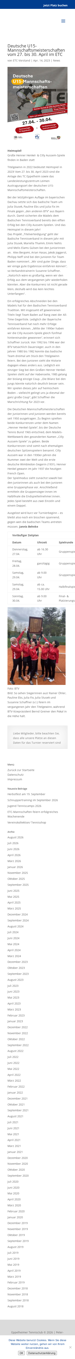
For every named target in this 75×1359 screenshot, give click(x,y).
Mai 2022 (13, 1069)
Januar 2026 (15, 867)
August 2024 (15, 926)
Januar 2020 (15, 1217)
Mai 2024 (13, 944)
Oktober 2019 (16, 1235)
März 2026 (14, 861)
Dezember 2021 (18, 1098)
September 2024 (18, 920)
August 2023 (15, 980)
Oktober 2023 (16, 968)
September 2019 (18, 1241)
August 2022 (15, 1051)
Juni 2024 (13, 938)
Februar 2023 (16, 1015)
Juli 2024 (13, 932)
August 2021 (15, 1116)
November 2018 (18, 1294)
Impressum (15, 779)
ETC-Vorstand (21, 60)
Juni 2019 (13, 1258)
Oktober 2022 (16, 1039)
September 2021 (18, 1110)
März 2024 (14, 956)
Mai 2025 (13, 896)
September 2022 (18, 1045)
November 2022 (18, 1033)
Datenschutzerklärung (41, 1353)
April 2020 (14, 1199)
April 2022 (14, 1075)
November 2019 (18, 1229)
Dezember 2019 (18, 1223)
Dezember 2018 (18, 1288)
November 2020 (18, 1163)
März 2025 (14, 908)
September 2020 (18, 1175)
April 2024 (14, 950)
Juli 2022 (13, 1057)
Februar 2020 (16, 1211)
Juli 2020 (13, 1181)
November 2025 (18, 873)
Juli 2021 (13, 1122)
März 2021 (14, 1146)
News (56, 60)
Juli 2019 (13, 1253)
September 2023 (18, 974)
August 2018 (15, 1306)
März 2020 (14, 1205)
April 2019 (14, 1270)
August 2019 (15, 1247)
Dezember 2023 (18, 962)
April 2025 (14, 902)
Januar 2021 (15, 1152)
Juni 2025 (13, 891)
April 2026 (14, 855)
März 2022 (14, 1080)
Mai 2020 (13, 1193)
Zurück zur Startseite (21, 770)
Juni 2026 (13, 849)
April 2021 (14, 1140)
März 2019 (14, 1276)
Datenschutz (16, 774)
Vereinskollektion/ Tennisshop (27, 822)
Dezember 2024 (18, 914)
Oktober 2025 (16, 879)
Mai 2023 (13, 997)
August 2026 (15, 837)
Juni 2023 (13, 991)
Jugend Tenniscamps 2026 (24, 806)
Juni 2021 (13, 1128)
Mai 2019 (13, 1264)
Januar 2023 (15, 1021)
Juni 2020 (13, 1187)
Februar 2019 (16, 1282)
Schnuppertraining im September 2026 (33, 800)
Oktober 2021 (16, 1104)
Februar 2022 (16, 1086)
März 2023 (14, 1009)
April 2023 (14, 1003)
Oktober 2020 (16, 1169)
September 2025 (18, 885)
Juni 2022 (13, 1063)
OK (21, 1353)
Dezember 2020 (18, 1158)
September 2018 (18, 1300)
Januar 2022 (15, 1092)
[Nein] (70, 1347)
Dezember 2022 (18, 1027)
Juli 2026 (13, 843)
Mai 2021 (13, 1134)
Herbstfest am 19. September (26, 794)
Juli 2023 (13, 986)
